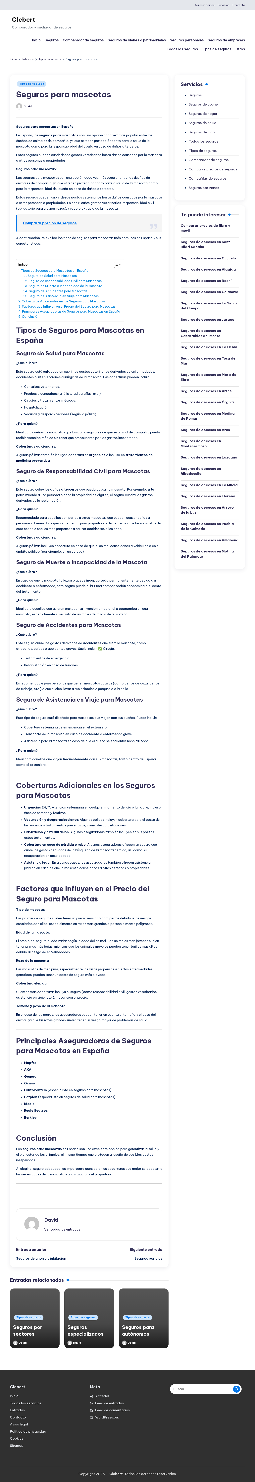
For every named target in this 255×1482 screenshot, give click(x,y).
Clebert (23, 19)
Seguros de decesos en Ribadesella (201, 471)
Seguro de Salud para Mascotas (52, 276)
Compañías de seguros (208, 178)
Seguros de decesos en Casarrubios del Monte (201, 333)
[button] (62, 1229)
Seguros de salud (202, 123)
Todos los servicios (25, 1403)
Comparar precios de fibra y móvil (205, 228)
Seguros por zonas (204, 188)
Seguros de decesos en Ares (205, 430)
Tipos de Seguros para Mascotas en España (54, 271)
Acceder (102, 1396)
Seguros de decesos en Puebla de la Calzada (207, 526)
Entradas (17, 1410)
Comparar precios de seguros (50, 223)
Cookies (16, 1438)
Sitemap (17, 1445)
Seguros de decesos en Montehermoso (201, 443)
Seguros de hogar (203, 113)
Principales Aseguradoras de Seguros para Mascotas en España (71, 311)
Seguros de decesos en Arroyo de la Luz (207, 510)
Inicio (14, 1396)
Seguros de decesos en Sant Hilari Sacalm (205, 244)
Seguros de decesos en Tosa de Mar (208, 361)
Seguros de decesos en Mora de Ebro (208, 377)
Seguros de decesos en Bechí (206, 281)
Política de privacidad (28, 1431)
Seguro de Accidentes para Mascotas (58, 291)
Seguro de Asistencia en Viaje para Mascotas (64, 296)
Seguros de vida (202, 132)
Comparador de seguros (209, 160)
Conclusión (30, 317)
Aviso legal (19, 1424)
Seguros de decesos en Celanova (209, 292)
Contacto (18, 1417)
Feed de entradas (109, 1403)
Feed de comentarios (112, 1410)
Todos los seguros (203, 141)
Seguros (195, 95)
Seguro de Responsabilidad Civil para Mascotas (65, 281)
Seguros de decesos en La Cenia (209, 347)
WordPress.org (107, 1417)
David (51, 1220)
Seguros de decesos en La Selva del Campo (209, 306)
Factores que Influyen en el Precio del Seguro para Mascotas (68, 306)
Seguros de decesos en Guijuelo (208, 258)
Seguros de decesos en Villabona (209, 540)
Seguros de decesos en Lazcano (209, 457)
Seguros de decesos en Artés (206, 391)
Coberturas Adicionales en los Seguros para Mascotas (64, 301)
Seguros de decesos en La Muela (209, 485)
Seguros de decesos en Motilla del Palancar (207, 554)
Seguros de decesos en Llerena (208, 496)
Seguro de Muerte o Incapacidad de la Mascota (65, 286)
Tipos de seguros (31, 83)
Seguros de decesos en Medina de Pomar (208, 416)
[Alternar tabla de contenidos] (115, 264)
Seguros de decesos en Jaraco (207, 319)
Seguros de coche (203, 104)
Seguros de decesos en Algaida (208, 269)
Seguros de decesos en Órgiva (207, 402)
